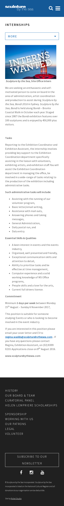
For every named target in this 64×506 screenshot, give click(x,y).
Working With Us (19, 419)
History (11, 390)
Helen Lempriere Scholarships (31, 405)
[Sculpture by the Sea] (19, 10)
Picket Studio (16, 498)
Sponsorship (16, 414)
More (12, 36)
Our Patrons (15, 424)
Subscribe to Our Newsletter (32, 460)
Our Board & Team (20, 395)
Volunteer (14, 434)
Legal (10, 429)
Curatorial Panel (19, 400)
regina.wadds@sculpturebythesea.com (28, 337)
